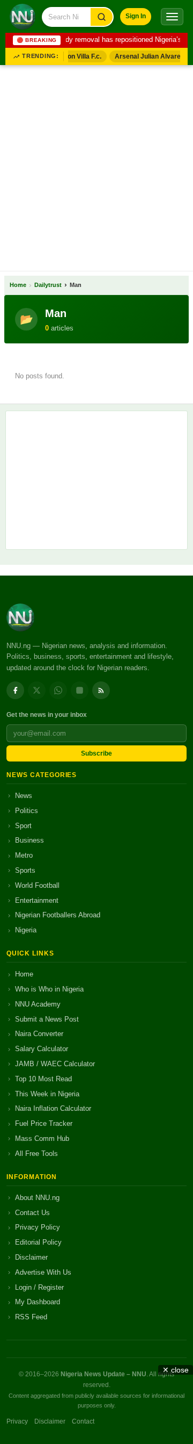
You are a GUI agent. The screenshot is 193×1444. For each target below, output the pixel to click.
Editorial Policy (38, 1242)
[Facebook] (15, 690)
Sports (25, 870)
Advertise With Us (43, 1272)
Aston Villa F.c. (76, 56)
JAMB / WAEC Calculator (55, 1064)
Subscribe (96, 753)
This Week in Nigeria (47, 1094)
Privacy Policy (37, 1227)
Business (29, 840)
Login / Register (39, 1287)
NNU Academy (38, 1004)
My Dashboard (37, 1302)
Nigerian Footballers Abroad (57, 915)
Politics (26, 811)
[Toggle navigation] (172, 16)
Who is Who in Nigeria (49, 989)
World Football (37, 885)
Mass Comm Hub (42, 1138)
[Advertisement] (96, 166)
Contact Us (32, 1213)
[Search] (102, 17)
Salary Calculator (41, 1049)
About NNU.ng (37, 1198)
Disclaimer (31, 1257)
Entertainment (36, 900)
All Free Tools (36, 1154)
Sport (23, 826)
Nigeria (25, 930)
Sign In (135, 16)
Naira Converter (39, 1034)
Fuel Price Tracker (43, 1123)
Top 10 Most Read (43, 1079)
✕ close (175, 1370)
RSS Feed (31, 1317)
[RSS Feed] (101, 690)
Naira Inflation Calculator (53, 1108)
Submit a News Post (47, 1019)
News (23, 796)
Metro (24, 855)
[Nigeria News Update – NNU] (22, 17)
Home (18, 285)
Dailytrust (48, 285)
